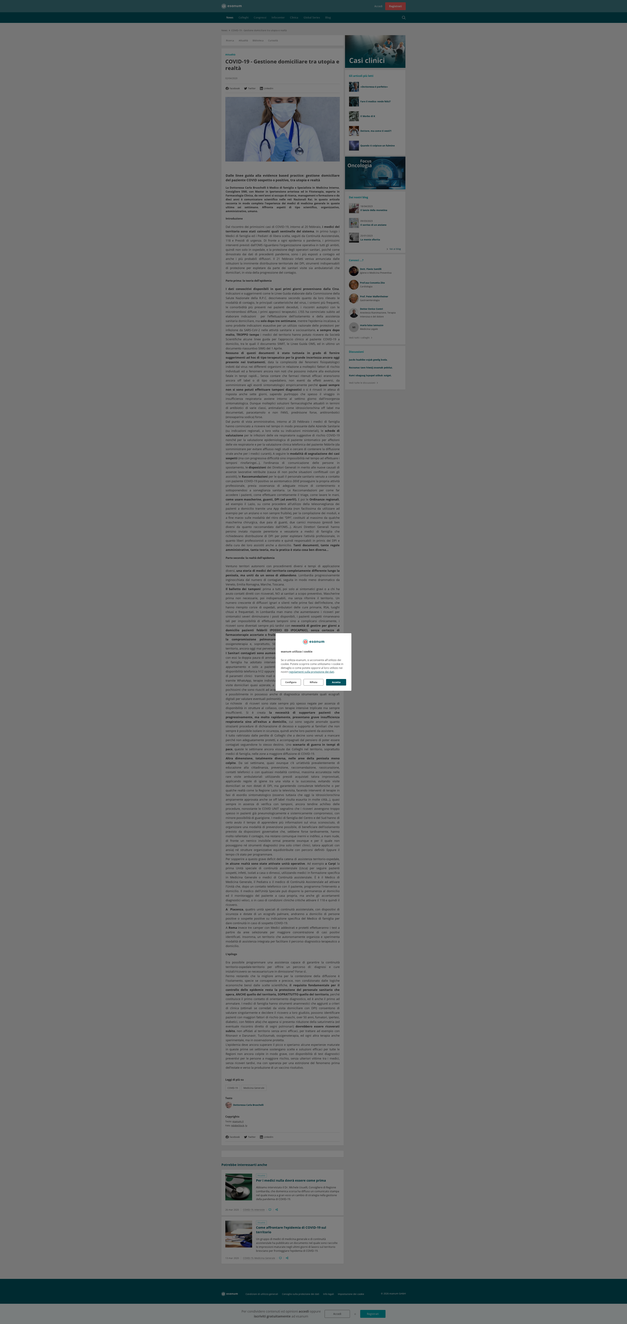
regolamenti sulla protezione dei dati (311, 672)
